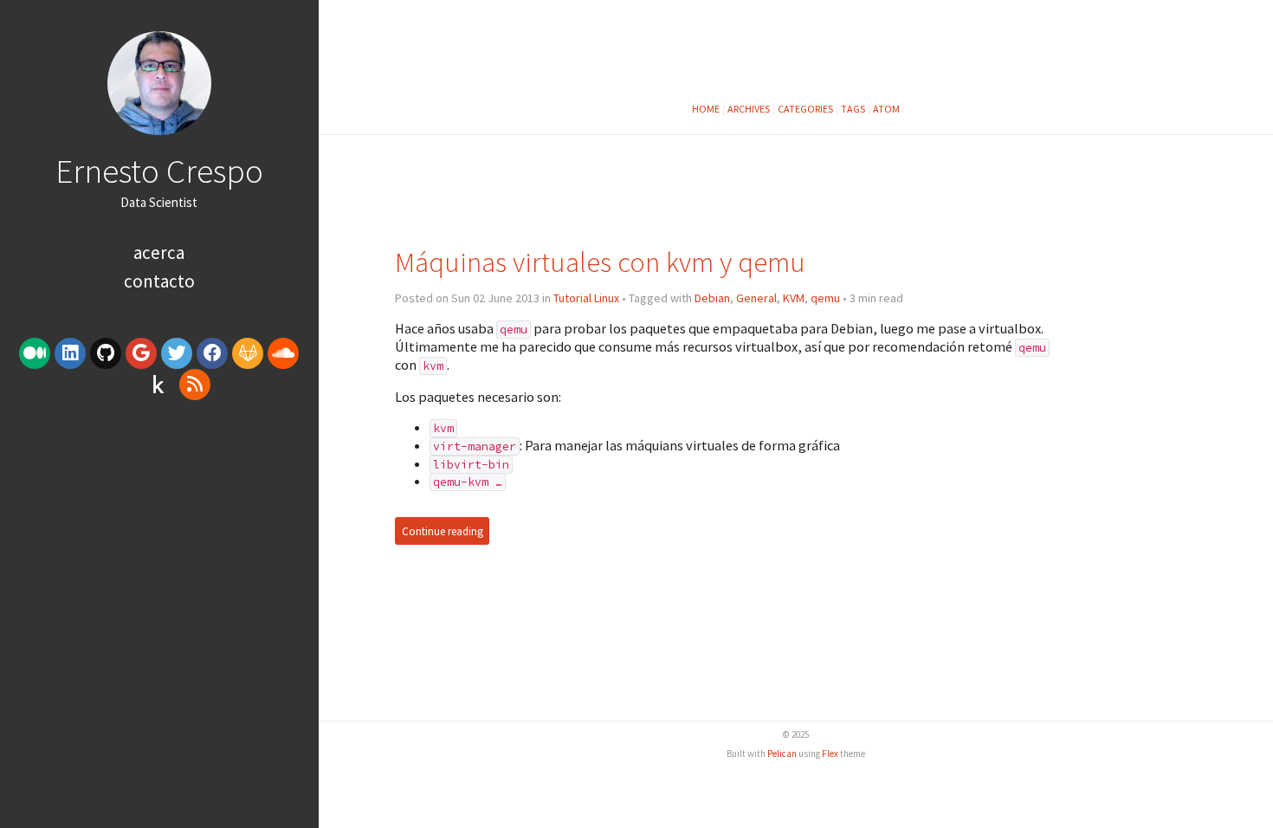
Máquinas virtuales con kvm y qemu (600, 262)
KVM (794, 298)
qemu (825, 298)
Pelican (782, 753)
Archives (748, 108)
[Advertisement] (159, 539)
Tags (853, 108)
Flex (830, 753)
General (756, 298)
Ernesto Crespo (159, 170)
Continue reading (442, 531)
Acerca (158, 252)
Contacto (159, 281)
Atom (886, 108)
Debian (712, 298)
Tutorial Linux (586, 298)
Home (706, 108)
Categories (805, 108)
